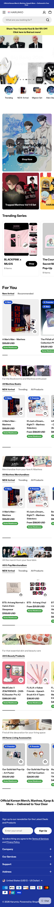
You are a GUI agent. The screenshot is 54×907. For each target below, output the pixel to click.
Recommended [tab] (25, 293)
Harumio (14, 901)
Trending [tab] (22, 389)
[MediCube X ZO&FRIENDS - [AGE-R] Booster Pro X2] (13, 672)
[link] (33, 228)
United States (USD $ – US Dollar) (23, 880)
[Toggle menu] (4, 12)
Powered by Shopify (30, 901)
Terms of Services (40, 838)
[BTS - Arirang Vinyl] (38, 587)
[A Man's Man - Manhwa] (20, 317)
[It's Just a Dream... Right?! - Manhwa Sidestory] (38, 406)
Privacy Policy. (13, 842)
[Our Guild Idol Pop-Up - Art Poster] (13, 754)
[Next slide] (40, 79)
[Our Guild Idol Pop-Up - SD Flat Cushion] (38, 754)
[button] (17, 79)
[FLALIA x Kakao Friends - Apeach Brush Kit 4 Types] (38, 672)
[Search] (47, 20)
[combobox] (27, 19)
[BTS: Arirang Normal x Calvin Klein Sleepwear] (13, 587)
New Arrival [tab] (8, 293)
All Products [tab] (37, 389)
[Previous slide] (14, 79)
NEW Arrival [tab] (8, 389)
